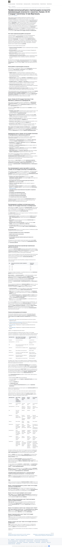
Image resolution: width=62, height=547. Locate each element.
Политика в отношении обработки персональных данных (25, 539)
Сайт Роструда (11, 319)
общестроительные (12, 188)
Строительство (43, 542)
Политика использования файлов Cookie (41, 539)
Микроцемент (18, 543)
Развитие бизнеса (43, 3)
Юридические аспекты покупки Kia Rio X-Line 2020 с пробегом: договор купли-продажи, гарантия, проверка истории (19, 534)
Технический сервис (19, 3)
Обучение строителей (11, 543)
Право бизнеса (49, 3)
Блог (9, 539)
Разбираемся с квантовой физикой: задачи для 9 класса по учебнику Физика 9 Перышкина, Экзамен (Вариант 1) (43, 534)
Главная (9, 6)
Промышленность (32, 542)
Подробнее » (13, 539)
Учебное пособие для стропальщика (15, 322)
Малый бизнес (38, 542)
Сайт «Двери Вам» (12, 324)
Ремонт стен (49, 542)
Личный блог (13, 6)
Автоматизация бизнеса (35, 3)
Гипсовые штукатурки (11, 3)
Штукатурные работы (27, 3)
